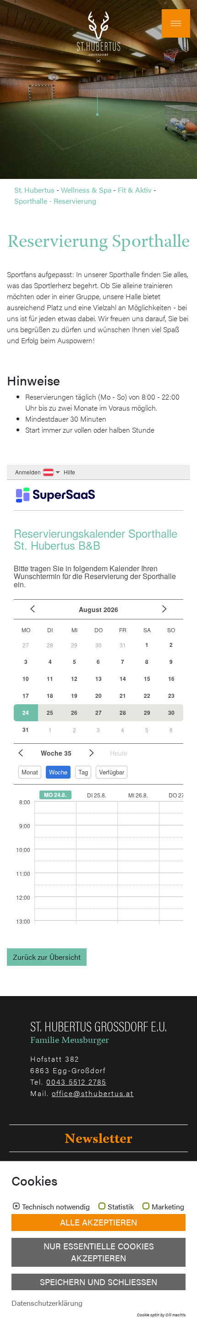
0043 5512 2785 (76, 1081)
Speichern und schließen (98, 1281)
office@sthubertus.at (93, 1093)
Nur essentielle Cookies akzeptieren (99, 1252)
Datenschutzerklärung (46, 1303)
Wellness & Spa (86, 189)
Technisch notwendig (56, 1207)
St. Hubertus (34, 189)
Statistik (121, 1207)
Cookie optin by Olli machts (161, 1315)
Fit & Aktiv (135, 189)
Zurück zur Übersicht (47, 957)
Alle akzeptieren (98, 1222)
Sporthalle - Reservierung (55, 200)
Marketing (168, 1207)
